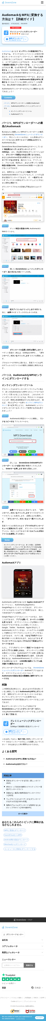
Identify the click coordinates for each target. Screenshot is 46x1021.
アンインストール (30, 1001)
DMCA (36, 998)
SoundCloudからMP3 (12, 835)
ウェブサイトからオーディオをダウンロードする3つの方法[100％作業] (23, 800)
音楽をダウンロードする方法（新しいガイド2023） (23, 781)
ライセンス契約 (16, 998)
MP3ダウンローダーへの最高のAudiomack (25, 103)
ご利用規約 (27, 998)
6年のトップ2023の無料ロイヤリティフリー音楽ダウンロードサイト (24, 788)
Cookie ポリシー (16, 1001)
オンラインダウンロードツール (21, 111)
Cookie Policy (20, 1019)
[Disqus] (23, 884)
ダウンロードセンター (14, 934)
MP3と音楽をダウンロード (14, 830)
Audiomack (6, 51)
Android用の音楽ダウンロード (16, 839)
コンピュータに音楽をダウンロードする (19, 849)
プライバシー (4, 998)
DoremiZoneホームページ (9, 2)
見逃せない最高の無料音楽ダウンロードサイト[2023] (23, 794)
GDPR (42, 998)
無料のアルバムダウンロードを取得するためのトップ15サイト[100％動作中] (23, 806)
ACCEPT (39, 1018)
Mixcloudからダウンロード (15, 844)
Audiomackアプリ (17, 114)
